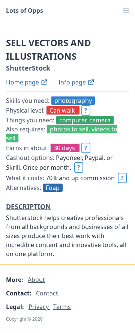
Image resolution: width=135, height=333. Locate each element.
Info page (72, 82)
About (36, 280)
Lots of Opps (24, 10)
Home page (23, 82)
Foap (53, 188)
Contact (47, 293)
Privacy (39, 307)
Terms (62, 307)
